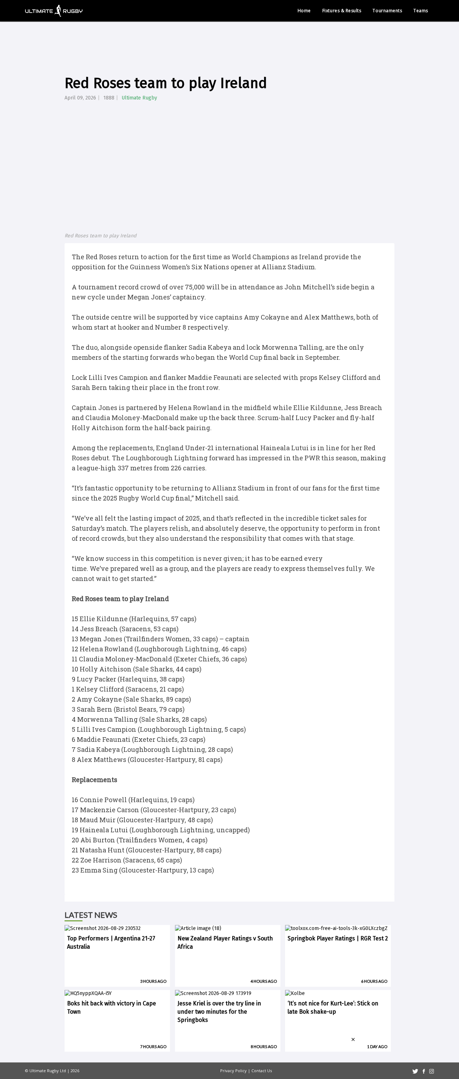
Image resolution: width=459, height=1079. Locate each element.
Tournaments (387, 11)
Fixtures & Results (341, 11)
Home (304, 11)
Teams (420, 11)
